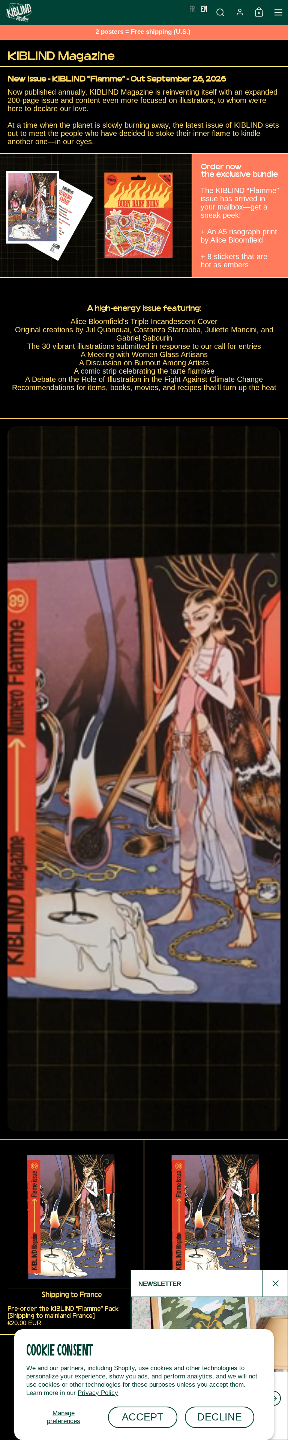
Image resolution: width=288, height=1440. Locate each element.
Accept (143, 1417)
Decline (219, 1417)
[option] (192, 8)
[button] (220, 12)
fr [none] (192, 8)
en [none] (204, 8)
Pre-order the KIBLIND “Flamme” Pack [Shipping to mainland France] (72, 1237)
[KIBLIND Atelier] (93, 12)
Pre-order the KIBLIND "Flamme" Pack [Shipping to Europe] (216, 1237)
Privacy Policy (98, 1392)
